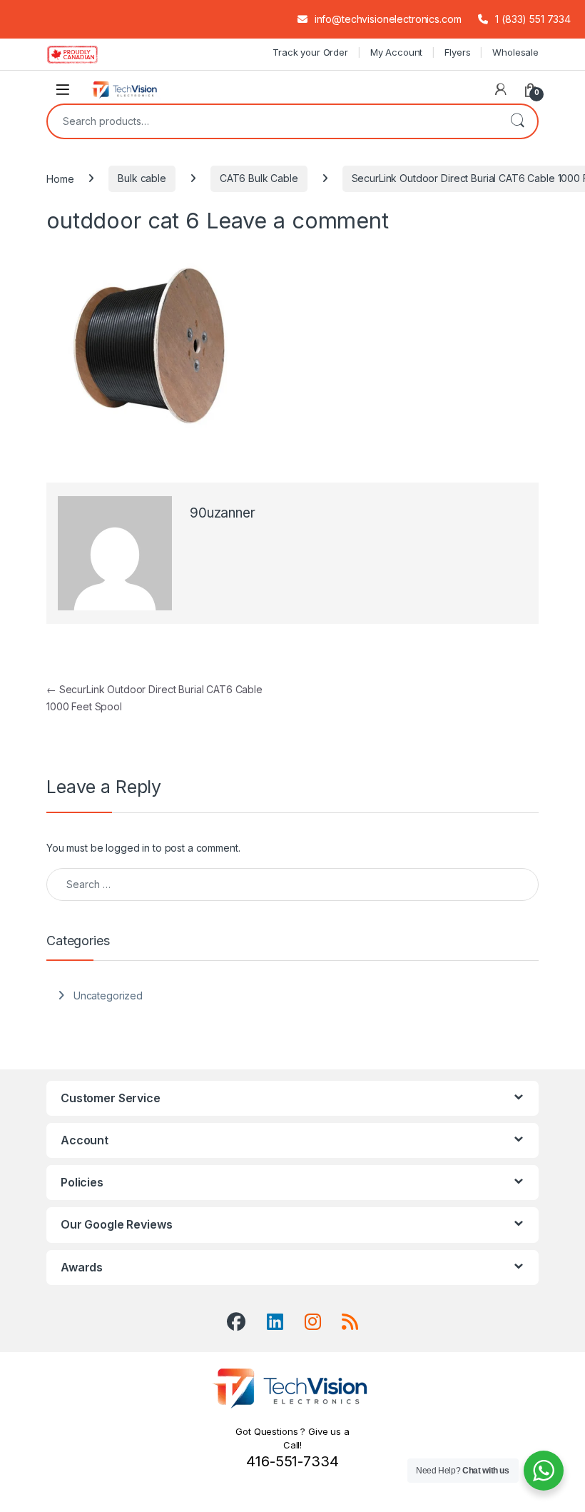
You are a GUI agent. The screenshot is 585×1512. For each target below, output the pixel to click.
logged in (128, 848)
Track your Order (310, 52)
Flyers (457, 52)
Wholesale (515, 52)
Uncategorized (108, 995)
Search (517, 121)
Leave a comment (297, 220)
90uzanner (222, 513)
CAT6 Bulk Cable (259, 178)
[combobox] (272, 121)
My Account (396, 52)
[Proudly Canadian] (83, 54)
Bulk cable (142, 178)
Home (59, 178)
